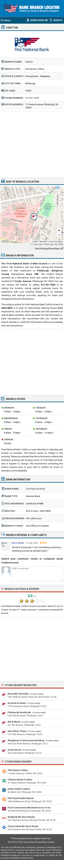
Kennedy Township (18, 693)
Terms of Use (29, 842)
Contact (51, 842)
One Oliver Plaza (17, 731)
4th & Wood (14, 721)
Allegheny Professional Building (26, 740)
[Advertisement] (32, 144)
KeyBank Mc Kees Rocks (21, 817)
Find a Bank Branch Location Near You (32, 838)
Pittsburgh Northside (19, 712)
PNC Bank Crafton (18, 770)
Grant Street (14, 749)
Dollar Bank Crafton (19, 789)
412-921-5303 (32, 98)
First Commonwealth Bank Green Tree (29, 807)
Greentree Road (17, 703)
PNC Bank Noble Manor (21, 798)
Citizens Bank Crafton (20, 779)
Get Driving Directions (47, 248)
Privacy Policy (41, 842)
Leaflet (35, 241)
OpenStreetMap (56, 241)
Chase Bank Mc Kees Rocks (23, 826)
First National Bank (35, 488)
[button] (32, 215)
